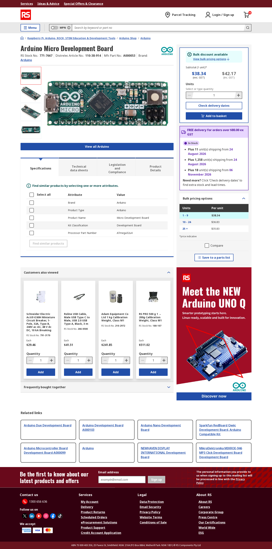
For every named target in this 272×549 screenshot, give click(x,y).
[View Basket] (246, 14)
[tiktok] (60, 516)
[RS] (26, 15)
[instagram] (46, 516)
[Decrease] (190, 95)
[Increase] (238, 95)
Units (190, 84)
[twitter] (25, 516)
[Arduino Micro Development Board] (108, 103)
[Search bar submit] (247, 27)
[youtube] (39, 516)
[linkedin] (32, 516)
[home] (22, 38)
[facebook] (53, 516)
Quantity (33, 354)
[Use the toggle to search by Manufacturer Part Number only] (68, 27)
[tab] (40, 167)
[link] (211, 59)
